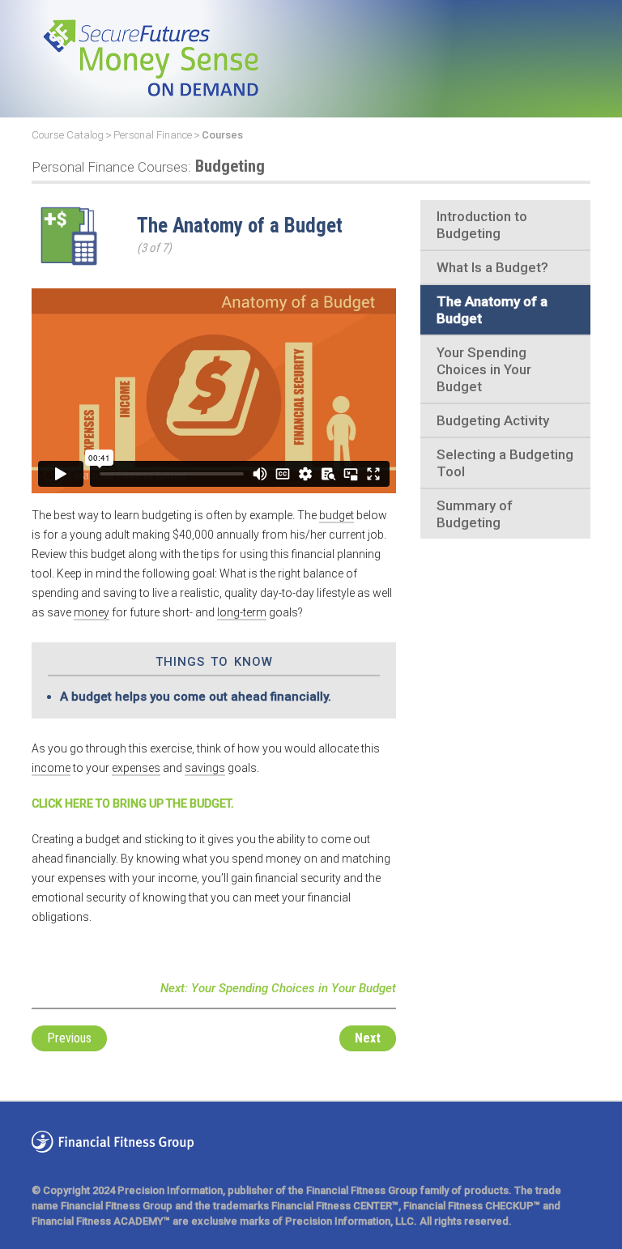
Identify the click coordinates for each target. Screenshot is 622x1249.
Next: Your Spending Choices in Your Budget (278, 988)
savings (205, 767)
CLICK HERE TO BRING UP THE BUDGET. (133, 803)
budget (336, 515)
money (91, 612)
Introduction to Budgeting (482, 224)
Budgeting (148, 166)
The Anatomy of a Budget (492, 309)
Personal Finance (152, 135)
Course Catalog (68, 135)
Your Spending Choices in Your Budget (484, 369)
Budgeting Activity (493, 420)
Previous (69, 1038)
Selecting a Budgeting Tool (505, 463)
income (51, 767)
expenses (136, 767)
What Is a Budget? (492, 267)
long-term (241, 612)
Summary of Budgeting (475, 514)
